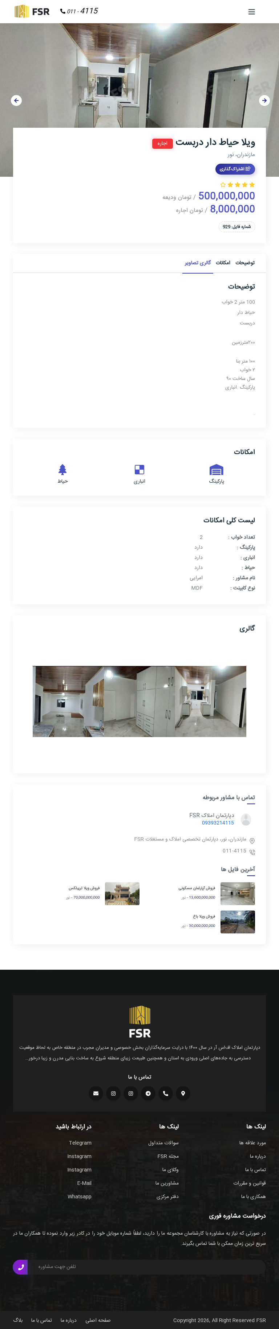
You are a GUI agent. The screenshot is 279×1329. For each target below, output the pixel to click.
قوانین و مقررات (249, 1183)
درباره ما (258, 1156)
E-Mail (84, 1183)
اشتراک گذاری (233, 169)
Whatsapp (80, 1197)
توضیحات (245, 263)
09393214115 (218, 823)
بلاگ (18, 1320)
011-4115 (234, 851)
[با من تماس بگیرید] (20, 1267)
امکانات (223, 263)
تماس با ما (255, 1170)
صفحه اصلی (98, 1320)
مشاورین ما (167, 1183)
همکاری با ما (253, 1197)
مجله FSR (168, 1156)
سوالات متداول (163, 1143)
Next (264, 100)
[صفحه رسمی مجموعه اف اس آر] (131, 1093)
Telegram (80, 1143)
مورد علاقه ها (252, 1143)
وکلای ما (170, 1170)
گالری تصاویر (198, 263)
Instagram (79, 1156)
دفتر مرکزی (168, 1197)
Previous (16, 100)
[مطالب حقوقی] (113, 1093)
